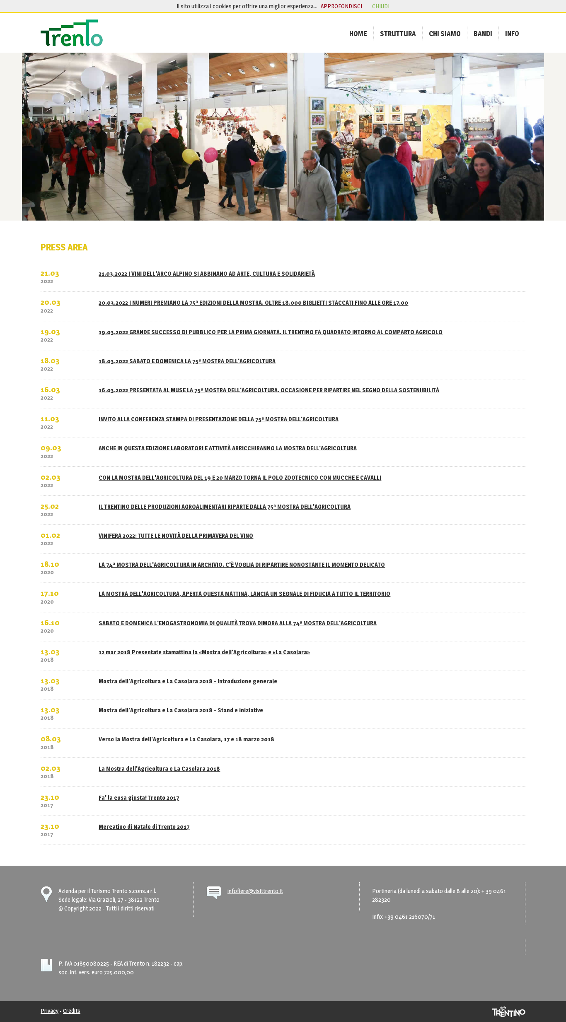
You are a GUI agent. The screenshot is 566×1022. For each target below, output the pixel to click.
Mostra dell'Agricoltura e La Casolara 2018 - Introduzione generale (188, 681)
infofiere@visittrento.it (255, 890)
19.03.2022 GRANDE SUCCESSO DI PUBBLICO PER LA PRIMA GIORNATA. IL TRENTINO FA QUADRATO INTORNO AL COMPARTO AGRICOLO (271, 331)
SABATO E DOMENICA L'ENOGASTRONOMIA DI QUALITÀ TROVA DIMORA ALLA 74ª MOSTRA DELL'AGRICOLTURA (238, 622)
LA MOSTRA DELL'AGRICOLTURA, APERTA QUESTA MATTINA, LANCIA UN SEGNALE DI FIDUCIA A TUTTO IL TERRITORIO (244, 593)
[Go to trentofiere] (72, 32)
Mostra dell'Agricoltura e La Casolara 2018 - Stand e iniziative (181, 710)
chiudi (380, 6)
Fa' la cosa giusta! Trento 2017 (139, 797)
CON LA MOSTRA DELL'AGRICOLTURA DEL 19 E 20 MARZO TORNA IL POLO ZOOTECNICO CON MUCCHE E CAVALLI (240, 477)
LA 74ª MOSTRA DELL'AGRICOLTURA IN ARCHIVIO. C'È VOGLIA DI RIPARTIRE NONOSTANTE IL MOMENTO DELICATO (242, 564)
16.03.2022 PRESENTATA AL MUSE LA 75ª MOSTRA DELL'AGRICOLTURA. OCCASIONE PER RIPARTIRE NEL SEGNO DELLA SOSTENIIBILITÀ (269, 389)
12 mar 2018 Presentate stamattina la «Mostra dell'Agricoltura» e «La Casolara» (204, 651)
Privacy (49, 1010)
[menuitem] (358, 33)
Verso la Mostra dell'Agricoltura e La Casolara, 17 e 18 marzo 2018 (186, 739)
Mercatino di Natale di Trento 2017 (144, 826)
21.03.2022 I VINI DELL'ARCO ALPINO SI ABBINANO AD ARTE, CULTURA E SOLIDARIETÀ (207, 273)
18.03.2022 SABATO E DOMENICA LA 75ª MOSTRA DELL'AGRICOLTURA (187, 360)
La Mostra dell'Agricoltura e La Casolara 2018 (159, 768)
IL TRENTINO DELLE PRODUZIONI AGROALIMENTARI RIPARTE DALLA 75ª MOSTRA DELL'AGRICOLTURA (225, 506)
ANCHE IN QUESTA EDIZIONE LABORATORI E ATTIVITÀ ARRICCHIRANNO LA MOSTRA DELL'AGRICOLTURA (228, 448)
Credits (71, 1010)
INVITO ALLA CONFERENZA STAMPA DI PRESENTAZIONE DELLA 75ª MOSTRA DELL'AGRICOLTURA (219, 418)
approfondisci (341, 6)
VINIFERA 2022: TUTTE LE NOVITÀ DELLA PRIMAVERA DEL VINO (176, 535)
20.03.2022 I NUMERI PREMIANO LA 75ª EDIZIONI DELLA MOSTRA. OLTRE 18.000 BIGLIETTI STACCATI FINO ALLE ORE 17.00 (253, 302)
